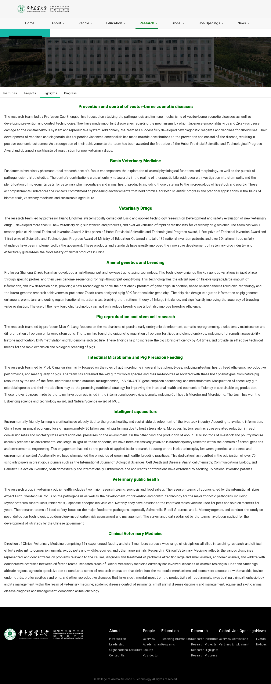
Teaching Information (176, 639)
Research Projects (204, 644)
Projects (30, 93)
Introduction (117, 639)
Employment (240, 644)
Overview (149, 639)
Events (261, 639)
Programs (168, 644)
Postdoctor (151, 655)
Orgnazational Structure (125, 650)
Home (29, 23)
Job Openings (209, 23)
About (56, 23)
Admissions (240, 639)
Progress (70, 93)
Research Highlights (204, 650)
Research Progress (204, 655)
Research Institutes (204, 639)
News (242, 23)
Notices (261, 644)
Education (114, 23)
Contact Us (117, 655)
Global (176, 23)
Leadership (116, 644)
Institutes (10, 93)
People (84, 23)
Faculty (148, 650)
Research (147, 23)
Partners (225, 644)
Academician (152, 644)
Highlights (50, 93)
